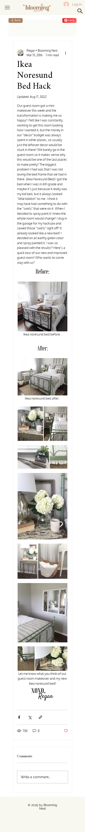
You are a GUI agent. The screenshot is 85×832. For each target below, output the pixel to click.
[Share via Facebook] (19, 717)
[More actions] (65, 52)
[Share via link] (40, 717)
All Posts (19, 28)
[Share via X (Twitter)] (30, 717)
